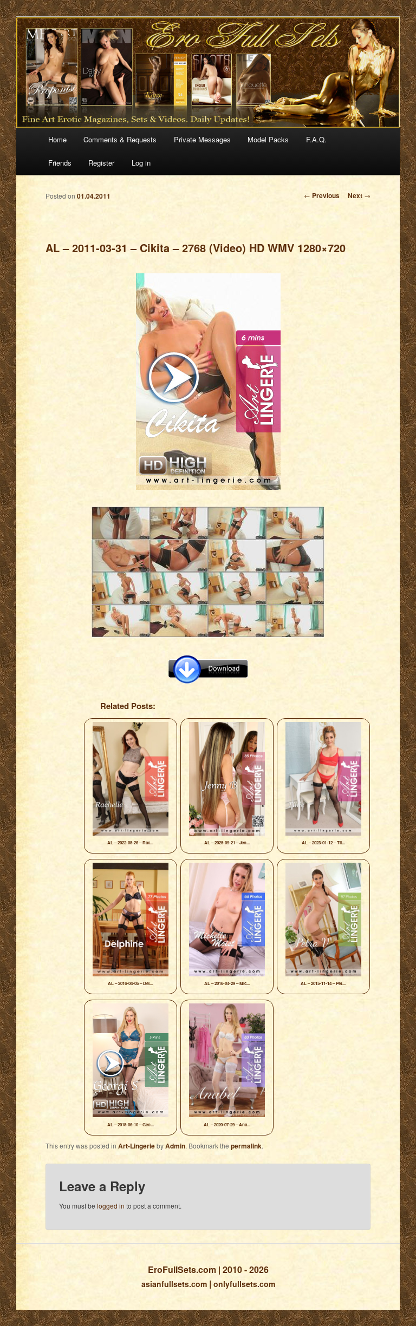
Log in (141, 162)
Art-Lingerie (136, 1146)
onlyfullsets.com (244, 1283)
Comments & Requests (120, 139)
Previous (322, 195)
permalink (246, 1146)
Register (101, 162)
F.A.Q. (316, 139)
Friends (60, 162)
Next (359, 195)
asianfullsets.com (174, 1283)
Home (57, 139)
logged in (111, 1205)
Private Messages (202, 139)
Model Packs (268, 139)
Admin (175, 1146)
